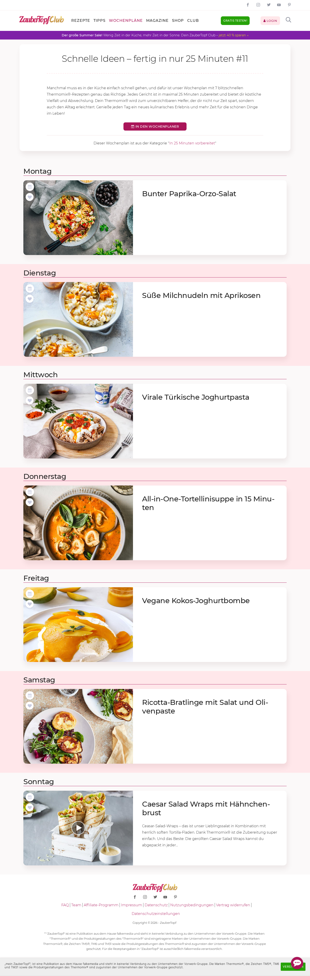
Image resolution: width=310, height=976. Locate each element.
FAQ (65, 905)
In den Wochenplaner (156, 126)
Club (193, 20)
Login (271, 20)
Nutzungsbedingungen (192, 905)
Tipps (99, 20)
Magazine (157, 20)
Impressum (131, 905)
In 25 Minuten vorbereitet (192, 143)
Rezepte (80, 20)
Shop (178, 20)
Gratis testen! (235, 20)
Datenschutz (156, 905)
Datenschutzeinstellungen (156, 914)
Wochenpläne (126, 20)
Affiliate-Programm (101, 905)
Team (76, 905)
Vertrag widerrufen (233, 905)
